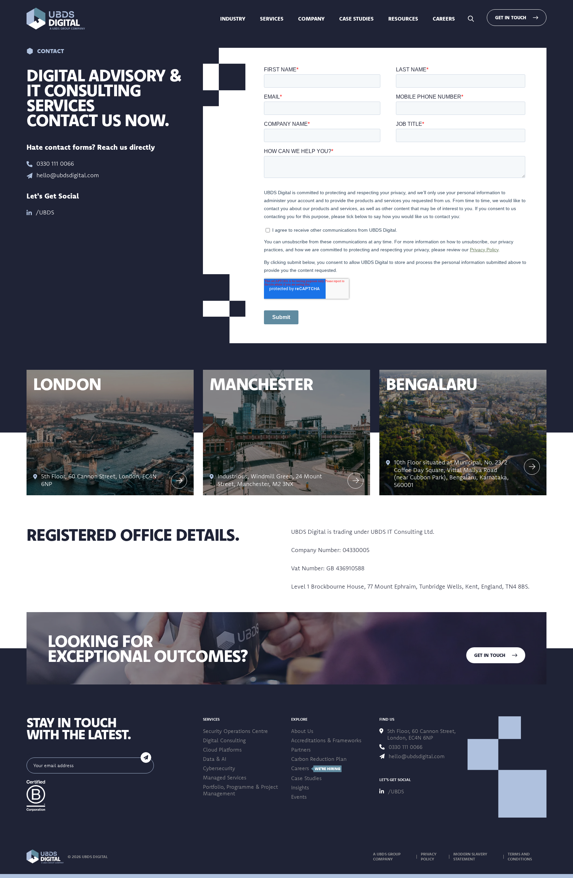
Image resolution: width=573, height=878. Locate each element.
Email (34, 754)
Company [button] (311, 18)
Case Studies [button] (356, 18)
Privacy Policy (428, 856)
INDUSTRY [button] (232, 18)
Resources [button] (403, 18)
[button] (56, 19)
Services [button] (272, 18)
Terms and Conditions (520, 856)
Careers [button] (444, 18)
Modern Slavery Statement (470, 856)
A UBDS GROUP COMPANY (387, 856)
